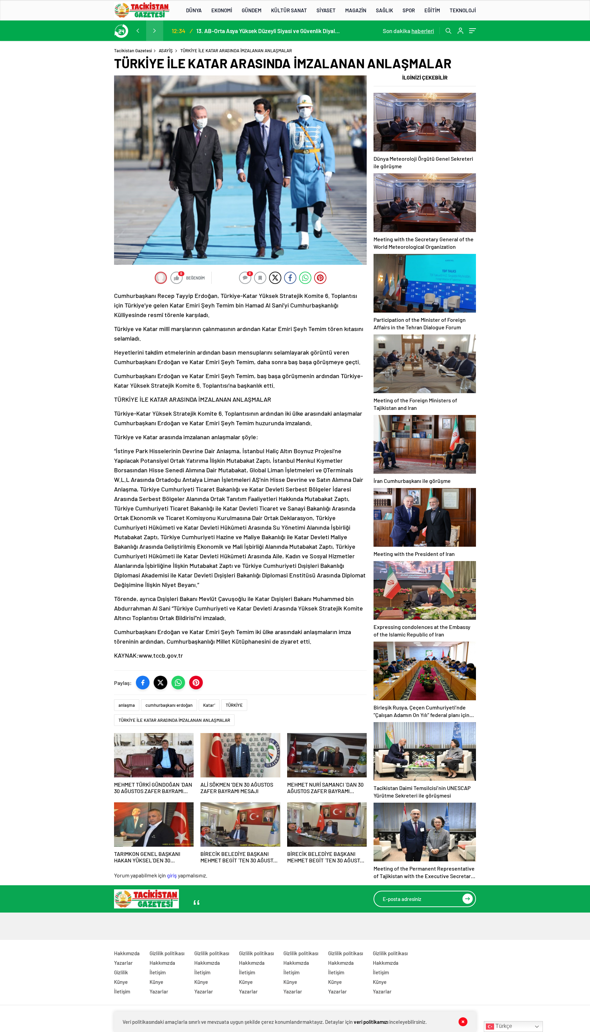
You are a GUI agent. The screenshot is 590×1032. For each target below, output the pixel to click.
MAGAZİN (355, 10)
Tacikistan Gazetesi (133, 50)
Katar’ (209, 705)
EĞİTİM (432, 10)
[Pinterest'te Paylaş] (196, 682)
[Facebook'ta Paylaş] (143, 682)
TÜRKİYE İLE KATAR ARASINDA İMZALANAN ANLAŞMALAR (174, 720)
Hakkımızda (127, 953)
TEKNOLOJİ (463, 10)
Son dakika (408, 30)
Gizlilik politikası (167, 953)
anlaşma (126, 705)
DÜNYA (194, 10)
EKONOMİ (221, 10)
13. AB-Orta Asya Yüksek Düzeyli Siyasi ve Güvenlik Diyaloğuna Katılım (268, 30)
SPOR (409, 10)
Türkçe (503, 1026)
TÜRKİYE (234, 705)
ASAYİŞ (166, 50)
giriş (172, 875)
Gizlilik (121, 972)
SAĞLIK (384, 10)
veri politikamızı (371, 1022)
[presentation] (137, 30)
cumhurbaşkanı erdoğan (169, 705)
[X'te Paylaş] (160, 682)
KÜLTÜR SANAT (289, 10)
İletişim (122, 991)
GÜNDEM (252, 10)
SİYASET (326, 10)
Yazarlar (123, 963)
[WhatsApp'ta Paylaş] (178, 682)
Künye (121, 982)
